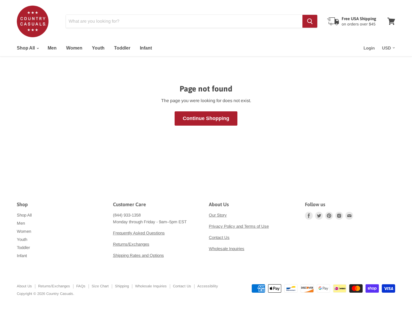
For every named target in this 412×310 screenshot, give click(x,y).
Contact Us (219, 237)
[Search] (309, 21)
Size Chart (100, 286)
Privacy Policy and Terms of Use (239, 226)
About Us (24, 286)
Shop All (26, 48)
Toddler (122, 48)
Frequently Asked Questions (139, 233)
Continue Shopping (206, 118)
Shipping (122, 286)
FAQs (80, 286)
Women (74, 48)
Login (369, 48)
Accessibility (207, 286)
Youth (98, 48)
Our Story (218, 215)
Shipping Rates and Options (138, 255)
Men (52, 48)
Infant (146, 48)
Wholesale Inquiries (226, 248)
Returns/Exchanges (131, 244)
